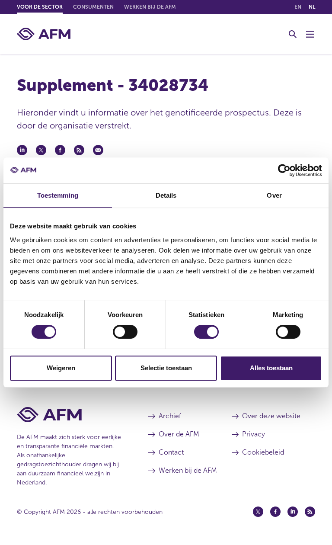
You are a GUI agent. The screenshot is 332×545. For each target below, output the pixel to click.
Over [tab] (274, 195)
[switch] (125, 332)
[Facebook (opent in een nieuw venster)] (275, 512)
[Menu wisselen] (310, 34)
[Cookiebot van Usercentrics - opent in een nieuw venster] (284, 170)
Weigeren (61, 368)
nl (312, 7)
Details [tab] (166, 195)
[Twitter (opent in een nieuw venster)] (258, 512)
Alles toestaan (271, 368)
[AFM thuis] (43, 34)
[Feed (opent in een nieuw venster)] (310, 512)
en (297, 7)
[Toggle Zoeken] (292, 34)
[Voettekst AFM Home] (69, 414)
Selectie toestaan (166, 368)
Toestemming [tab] (57, 195)
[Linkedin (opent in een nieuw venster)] (292, 512)
